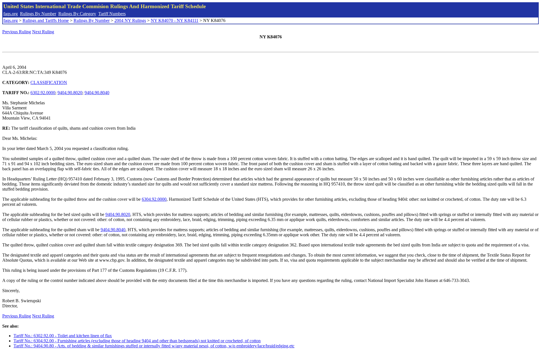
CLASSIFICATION (48, 82)
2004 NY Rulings (130, 20)
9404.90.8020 (69, 92)
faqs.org (10, 13)
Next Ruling (43, 31)
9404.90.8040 (97, 92)
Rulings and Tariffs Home (46, 20)
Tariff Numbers (112, 13)
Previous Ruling (16, 31)
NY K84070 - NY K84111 (174, 20)
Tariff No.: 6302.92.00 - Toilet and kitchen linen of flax (63, 335)
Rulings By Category (77, 13)
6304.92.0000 (154, 199)
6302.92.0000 (42, 92)
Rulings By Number (38, 13)
